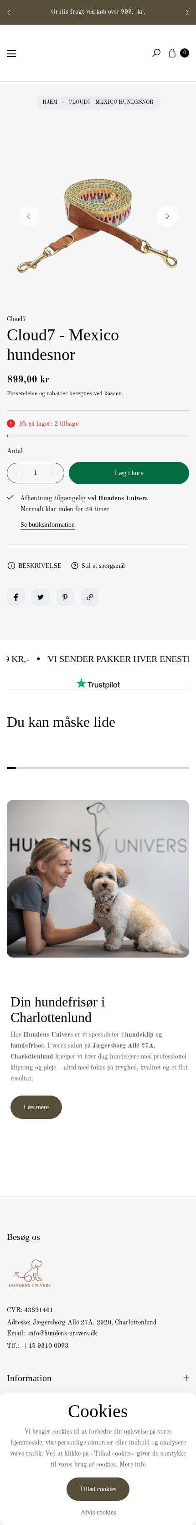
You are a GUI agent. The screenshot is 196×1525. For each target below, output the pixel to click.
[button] (156, 53)
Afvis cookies (98, 1512)
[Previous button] (9, 12)
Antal (15, 451)
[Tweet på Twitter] (40, 597)
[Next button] (187, 12)
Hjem (49, 102)
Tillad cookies (98, 1489)
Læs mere (36, 1107)
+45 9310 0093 (45, 1346)
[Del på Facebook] (16, 597)
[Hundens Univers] (98, 51)
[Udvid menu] (11, 53)
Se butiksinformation (48, 524)
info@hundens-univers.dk (61, 1333)
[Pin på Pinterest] (65, 597)
